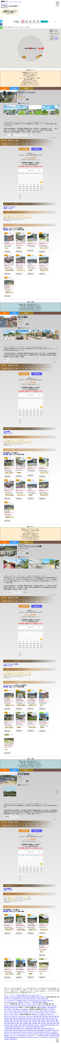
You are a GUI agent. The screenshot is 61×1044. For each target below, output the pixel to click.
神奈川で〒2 (25, 1011)
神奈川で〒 (52, 1009)
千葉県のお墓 (36, 1032)
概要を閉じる (21, 99)
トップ (4, 4)
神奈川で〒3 (52, 1011)
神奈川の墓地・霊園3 (17, 1021)
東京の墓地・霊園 (37, 1016)
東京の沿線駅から (43, 1007)
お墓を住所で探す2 (8, 1032)
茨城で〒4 (43, 1012)
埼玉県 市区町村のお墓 (20, 1030)
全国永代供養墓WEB (31, 997)
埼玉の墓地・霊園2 (36, 1019)
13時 (20, 188)
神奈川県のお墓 (23, 1032)
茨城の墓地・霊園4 (36, 1023)
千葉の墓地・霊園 (8, 1018)
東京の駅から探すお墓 (9, 1005)
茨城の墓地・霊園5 (26, 1025)
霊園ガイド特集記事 (40, 997)
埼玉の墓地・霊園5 (8, 1025)
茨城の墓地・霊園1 (8, 1019)
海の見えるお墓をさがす (48, 1000)
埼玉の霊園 (57, 1035)
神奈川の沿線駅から (52, 1007)
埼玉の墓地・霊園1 (44, 1018)
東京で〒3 (47, 1011)
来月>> (39, 170)
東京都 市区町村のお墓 (49, 1028)
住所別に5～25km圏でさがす (40, 1014)
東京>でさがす (50, 1014)
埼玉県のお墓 (30, 1032)
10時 (20, 186)
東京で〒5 (48, 1012)
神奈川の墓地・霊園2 (26, 1019)
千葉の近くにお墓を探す (21, 1033)
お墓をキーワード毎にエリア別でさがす (29, 1004)
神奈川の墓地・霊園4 (8, 1023)
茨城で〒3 (16, 1012)
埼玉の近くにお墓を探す (33, 1033)
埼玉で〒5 (6, 1014)
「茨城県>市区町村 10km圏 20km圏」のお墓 (33, 1028)
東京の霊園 (39, 1035)
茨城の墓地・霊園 (16, 1018)
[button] (40, 56)
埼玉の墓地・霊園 (55, 1016)
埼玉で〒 (6, 1011)
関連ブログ (36, 1037)
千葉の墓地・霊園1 (53, 1018)
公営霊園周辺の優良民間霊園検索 (39, 1002)
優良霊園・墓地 (7, 229)
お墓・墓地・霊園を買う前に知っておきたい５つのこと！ (29, 995)
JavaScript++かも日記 (47, 1037)
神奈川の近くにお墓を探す (10, 1033)
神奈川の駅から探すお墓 (19, 1005)
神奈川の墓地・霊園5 (54, 1023)
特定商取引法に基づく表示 (24, 1035)
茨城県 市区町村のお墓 (42, 1030)
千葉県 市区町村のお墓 (31, 1030)
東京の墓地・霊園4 (54, 1021)
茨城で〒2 (42, 1011)
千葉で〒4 (38, 1012)
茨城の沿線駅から (25, 1009)
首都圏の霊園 (12, 1037)
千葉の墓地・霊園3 (36, 1021)
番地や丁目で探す (35, 1025)
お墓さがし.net (25, 1037)
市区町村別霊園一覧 (54, 1033)
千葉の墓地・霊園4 (27, 1023)
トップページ (13, 995)
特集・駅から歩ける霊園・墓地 (25, 998)
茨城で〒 (15, 1011)
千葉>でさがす (22, 1016)
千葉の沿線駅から (16, 1009)
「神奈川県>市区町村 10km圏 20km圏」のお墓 (14, 1026)
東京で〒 (48, 1009)
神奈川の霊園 (45, 1035)
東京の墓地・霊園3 (8, 1021)
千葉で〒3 (11, 1012)
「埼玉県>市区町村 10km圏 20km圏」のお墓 (34, 1026)
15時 (20, 190)
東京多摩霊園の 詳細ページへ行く (8, 889)
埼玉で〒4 (33, 1012)
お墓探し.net (19, 1037)
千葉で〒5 (11, 1014)
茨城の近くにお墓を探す (44, 1033)
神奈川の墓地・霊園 (46, 1016)
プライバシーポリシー (13, 1035)
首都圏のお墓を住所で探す (53, 1030)
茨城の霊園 (6, 1037)
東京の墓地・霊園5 (45, 1023)
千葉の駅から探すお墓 (41, 1005)
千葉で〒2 (36, 1011)
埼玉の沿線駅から (8, 1009)
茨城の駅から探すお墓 (51, 1005)
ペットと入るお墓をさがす (10, 1000)
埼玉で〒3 (6, 1012)
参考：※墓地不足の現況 (43, 144)
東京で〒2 (20, 1011)
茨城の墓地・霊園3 (45, 1021)
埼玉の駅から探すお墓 (30, 1005)
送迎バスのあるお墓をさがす (10, 1002)
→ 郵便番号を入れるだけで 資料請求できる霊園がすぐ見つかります (9, 12)
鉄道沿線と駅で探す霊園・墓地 (10, 1007)
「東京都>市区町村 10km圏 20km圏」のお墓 (49, 1025)
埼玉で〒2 (31, 1011)
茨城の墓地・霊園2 (54, 1019)
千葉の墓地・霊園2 (45, 1019)
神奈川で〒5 (54, 1012)
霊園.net (31, 1037)
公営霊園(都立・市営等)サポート (24, 1002)
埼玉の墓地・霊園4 (18, 1023)
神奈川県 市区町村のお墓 (9, 1030)
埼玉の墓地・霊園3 (27, 1021)
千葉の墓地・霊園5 (17, 1025)
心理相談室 (6, 1039)
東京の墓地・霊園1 (25, 1018)
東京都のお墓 (16, 1032)
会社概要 (6, 1035)
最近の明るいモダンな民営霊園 (10, 998)
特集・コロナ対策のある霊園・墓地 (40, 998)
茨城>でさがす (29, 1016)
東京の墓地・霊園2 (17, 1019)
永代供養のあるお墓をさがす (22, 1000)
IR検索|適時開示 (13, 1039)
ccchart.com (55, 1037)
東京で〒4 (22, 1012)
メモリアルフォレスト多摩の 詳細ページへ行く (11, 664)
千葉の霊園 (51, 1035)
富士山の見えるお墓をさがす (36, 1000)
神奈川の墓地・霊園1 (34, 1018)
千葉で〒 (11, 1011)
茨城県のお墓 (43, 1032)
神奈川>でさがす (7, 1016)
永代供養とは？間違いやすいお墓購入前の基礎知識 (15, 997)
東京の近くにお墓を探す (52, 1032)
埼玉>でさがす (15, 1016)
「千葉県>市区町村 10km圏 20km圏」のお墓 (13, 1028)
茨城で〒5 (16, 1014)
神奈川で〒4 (27, 1012)
